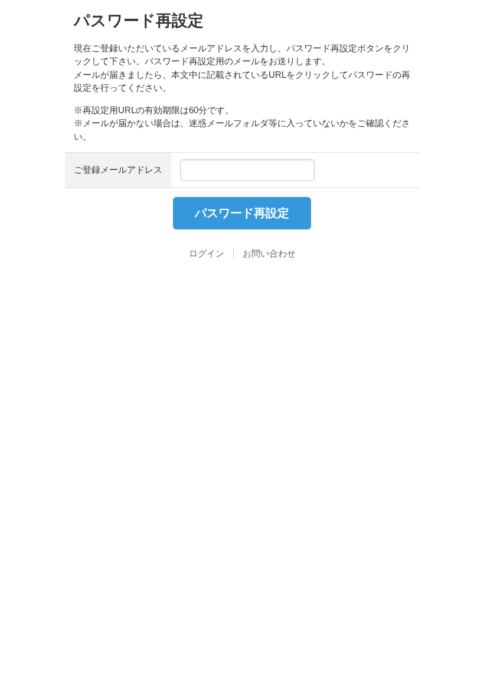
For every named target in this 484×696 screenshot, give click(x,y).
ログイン (206, 253)
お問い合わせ (269, 253)
